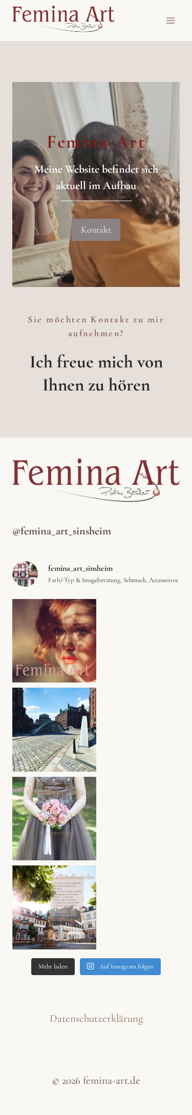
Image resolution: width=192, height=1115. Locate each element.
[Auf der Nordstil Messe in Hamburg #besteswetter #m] (54, 730)
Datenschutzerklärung (96, 1018)
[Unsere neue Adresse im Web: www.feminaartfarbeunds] (54, 641)
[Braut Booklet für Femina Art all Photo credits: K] (54, 819)
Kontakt (96, 229)
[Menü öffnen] (170, 20)
